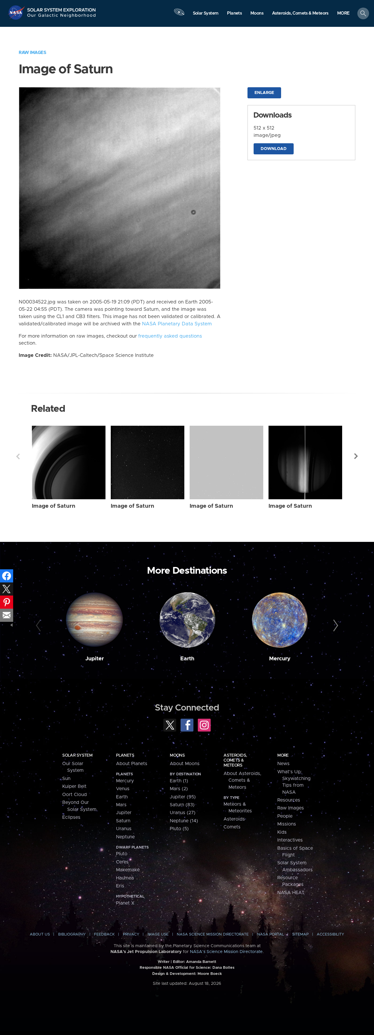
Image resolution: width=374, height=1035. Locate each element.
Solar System (77, 755)
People (284, 816)
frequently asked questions (170, 336)
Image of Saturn (53, 506)
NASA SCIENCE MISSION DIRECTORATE (213, 934)
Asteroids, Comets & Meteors (235, 760)
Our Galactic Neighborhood (61, 17)
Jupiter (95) (183, 797)
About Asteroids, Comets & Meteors (242, 780)
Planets (125, 755)
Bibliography (72, 934)
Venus (122, 788)
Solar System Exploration (61, 8)
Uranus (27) (182, 812)
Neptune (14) (184, 820)
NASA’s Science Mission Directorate (226, 952)
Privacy (131, 934)
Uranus (123, 828)
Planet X (125, 903)
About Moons (185, 763)
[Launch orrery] (179, 15)
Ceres (122, 862)
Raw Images (32, 52)
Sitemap (300, 934)
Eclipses (71, 817)
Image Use (158, 934)
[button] (343, 13)
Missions (286, 824)
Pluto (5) (179, 828)
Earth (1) (179, 781)
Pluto (121, 853)
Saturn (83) (182, 804)
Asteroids (234, 819)
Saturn (123, 820)
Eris (120, 886)
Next (356, 456)
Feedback (104, 934)
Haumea (125, 878)
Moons (177, 755)
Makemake (128, 870)
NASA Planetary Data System (177, 324)
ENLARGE (264, 93)
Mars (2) (179, 788)
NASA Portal (270, 934)
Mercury (279, 659)
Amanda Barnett (201, 962)
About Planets (131, 763)
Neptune (125, 837)
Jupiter (94, 659)
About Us (40, 934)
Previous (17, 456)
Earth (187, 659)
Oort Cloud (74, 794)
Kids (282, 832)
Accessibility (330, 934)
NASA (17, 12)
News (283, 763)
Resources (288, 800)
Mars (121, 804)
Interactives (290, 840)
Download (274, 149)
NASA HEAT (290, 892)
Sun (66, 778)
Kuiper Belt (74, 786)
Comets (232, 827)
